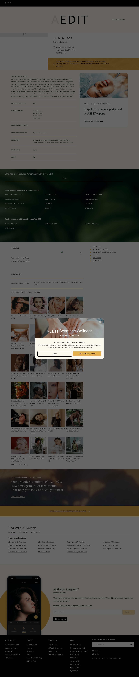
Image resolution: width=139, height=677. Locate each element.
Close (55, 354)
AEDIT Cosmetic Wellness (87, 354)
